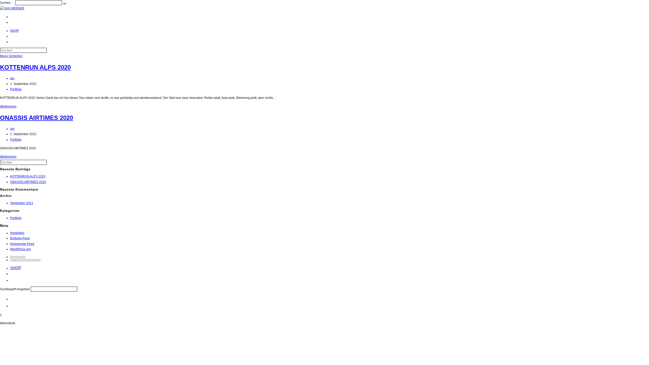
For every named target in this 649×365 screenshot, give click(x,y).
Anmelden (17, 233)
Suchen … (7, 3)
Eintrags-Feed (20, 238)
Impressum (17, 257)
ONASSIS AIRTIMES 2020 (36, 117)
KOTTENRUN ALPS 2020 (35, 67)
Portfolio (16, 89)
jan (12, 78)
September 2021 (21, 203)
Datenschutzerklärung (25, 260)
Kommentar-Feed (22, 244)
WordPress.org (20, 249)
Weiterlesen (8, 106)
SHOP (15, 268)
